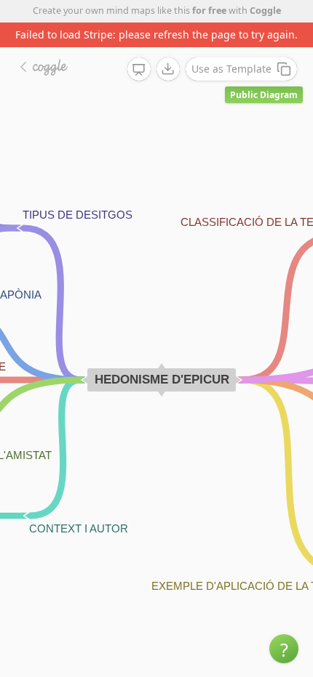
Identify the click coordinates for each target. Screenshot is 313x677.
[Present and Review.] (139, 69)
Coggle (265, 10)
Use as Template (231, 69)
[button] (283, 648)
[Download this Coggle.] (168, 69)
